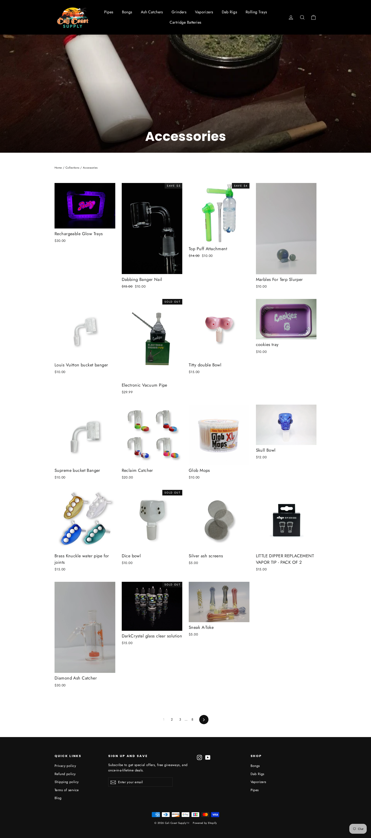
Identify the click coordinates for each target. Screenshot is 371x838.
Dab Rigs (229, 12)
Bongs (127, 12)
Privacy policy (65, 765)
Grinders (179, 12)
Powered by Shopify (205, 823)
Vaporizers (204, 12)
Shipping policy (67, 781)
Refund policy (65, 773)
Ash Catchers (152, 12)
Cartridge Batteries (185, 22)
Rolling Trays (256, 12)
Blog (58, 797)
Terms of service (67, 790)
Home (58, 168)
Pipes (108, 12)
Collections (72, 168)
